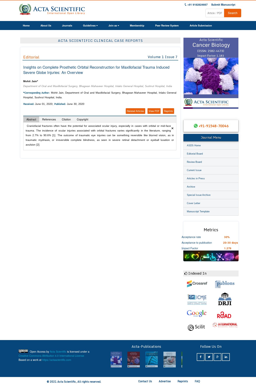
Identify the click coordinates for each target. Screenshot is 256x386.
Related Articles (135, 111)
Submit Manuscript (223, 4)
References (49, 119)
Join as (113, 25)
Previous (188, 75)
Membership (137, 25)
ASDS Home (194, 145)
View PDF (154, 111)
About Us (45, 25)
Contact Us (145, 381)
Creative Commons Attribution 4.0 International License (51, 355)
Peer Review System (167, 25)
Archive (191, 186)
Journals (67, 25)
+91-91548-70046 (213, 126)
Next (234, 75)
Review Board (194, 162)
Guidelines (89, 25)
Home (26, 25)
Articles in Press (196, 178)
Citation (66, 119)
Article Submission (201, 25)
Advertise (165, 381)
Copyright (82, 119)
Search (232, 13)
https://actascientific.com (56, 360)
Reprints (168, 111)
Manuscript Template (198, 211)
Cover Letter (193, 203)
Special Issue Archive (198, 195)
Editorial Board (195, 153)
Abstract (31, 119)
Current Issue (194, 170)
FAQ (197, 381)
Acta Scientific (58, 351)
